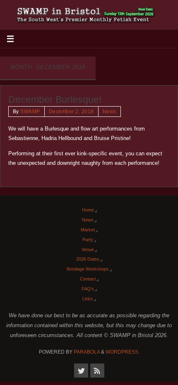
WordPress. (123, 352)
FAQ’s (88, 288)
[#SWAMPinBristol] (81, 371)
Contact (88, 278)
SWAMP (30, 111)
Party (87, 239)
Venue (88, 249)
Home (88, 209)
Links (87, 298)
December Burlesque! (54, 99)
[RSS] (97, 371)
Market (88, 229)
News (109, 111)
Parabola (87, 352)
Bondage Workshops (88, 268)
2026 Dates (87, 259)
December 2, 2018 (71, 111)
